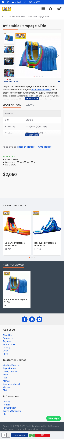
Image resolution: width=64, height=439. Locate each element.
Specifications (12, 105)
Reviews (29, 105)
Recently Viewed (13, 265)
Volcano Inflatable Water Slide (15, 244)
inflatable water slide (41, 89)
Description (10, 81)
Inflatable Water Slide (16, 16)
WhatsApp (53, 418)
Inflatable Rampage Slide (16, 299)
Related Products (14, 205)
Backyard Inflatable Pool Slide (45, 244)
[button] (18, 55)
